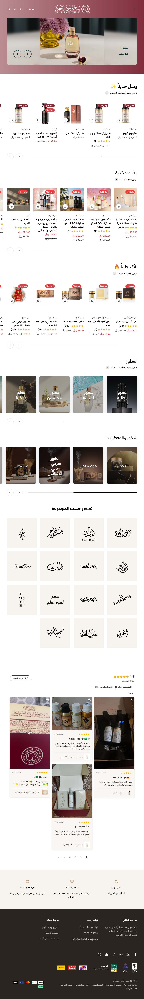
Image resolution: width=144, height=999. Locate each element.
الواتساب (72, 897)
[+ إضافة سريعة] (118, 120)
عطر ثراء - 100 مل (75, 133)
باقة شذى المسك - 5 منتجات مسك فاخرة (126, 221)
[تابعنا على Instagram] (121, 954)
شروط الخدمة (97, 984)
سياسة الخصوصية (113, 984)
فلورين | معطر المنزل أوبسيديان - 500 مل (46, 135)
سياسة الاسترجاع (130, 984)
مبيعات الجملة (51, 933)
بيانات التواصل (66, 984)
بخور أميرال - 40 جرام (126, 321)
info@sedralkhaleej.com (85, 939)
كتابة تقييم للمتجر (20, 678)
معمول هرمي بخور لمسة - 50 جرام (21, 323)
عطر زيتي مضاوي (21, 133)
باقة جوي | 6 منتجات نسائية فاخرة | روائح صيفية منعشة (100, 223)
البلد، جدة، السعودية (88, 927)
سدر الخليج (133, 129)
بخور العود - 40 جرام (73, 321)
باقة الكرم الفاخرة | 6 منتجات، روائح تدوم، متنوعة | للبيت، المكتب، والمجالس (46, 225)
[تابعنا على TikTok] (114, 954)
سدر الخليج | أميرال (130, 317)
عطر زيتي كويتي (129, 133)
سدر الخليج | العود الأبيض (101, 317)
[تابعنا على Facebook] (135, 954)
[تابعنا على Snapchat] (107, 954)
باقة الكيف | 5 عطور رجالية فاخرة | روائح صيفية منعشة (74, 223)
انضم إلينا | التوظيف (49, 938)
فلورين (54, 129)
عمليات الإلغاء (131, 988)
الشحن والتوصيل (82, 984)
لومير (28, 215)
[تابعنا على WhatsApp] (99, 954)
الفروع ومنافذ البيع (50, 927)
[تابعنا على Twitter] (128, 954)
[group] (72, 41)
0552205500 (91, 933)
